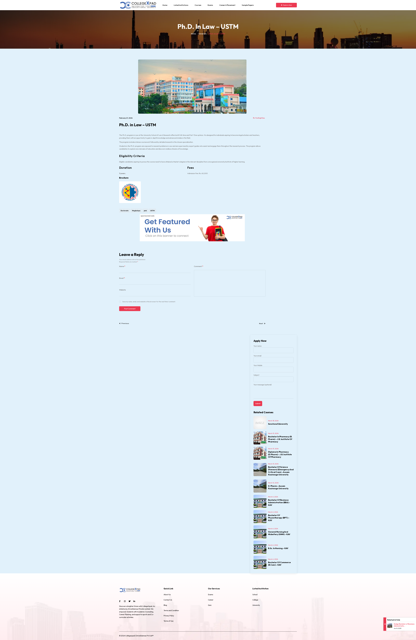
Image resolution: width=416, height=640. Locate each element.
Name (122, 266)
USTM (152, 211)
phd (145, 211)
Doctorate (124, 211)
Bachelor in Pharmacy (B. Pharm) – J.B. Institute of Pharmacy (280, 439)
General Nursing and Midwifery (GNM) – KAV (279, 533)
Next (261, 323)
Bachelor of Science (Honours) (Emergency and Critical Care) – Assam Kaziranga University (281, 471)
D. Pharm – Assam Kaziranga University (278, 487)
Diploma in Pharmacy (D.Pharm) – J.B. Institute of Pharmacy (280, 454)
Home (193, 34)
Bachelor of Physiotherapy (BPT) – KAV (278, 518)
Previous (125, 323)
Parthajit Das (260, 118)
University (202, 34)
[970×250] (192, 227)
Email (122, 278)
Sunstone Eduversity (278, 424)
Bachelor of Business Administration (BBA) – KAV (279, 502)
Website (122, 290)
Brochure (123, 177)
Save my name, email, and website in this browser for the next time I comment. (149, 302)
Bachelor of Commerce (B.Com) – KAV (279, 563)
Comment (198, 266)
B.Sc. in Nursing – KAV (278, 548)
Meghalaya (136, 211)
